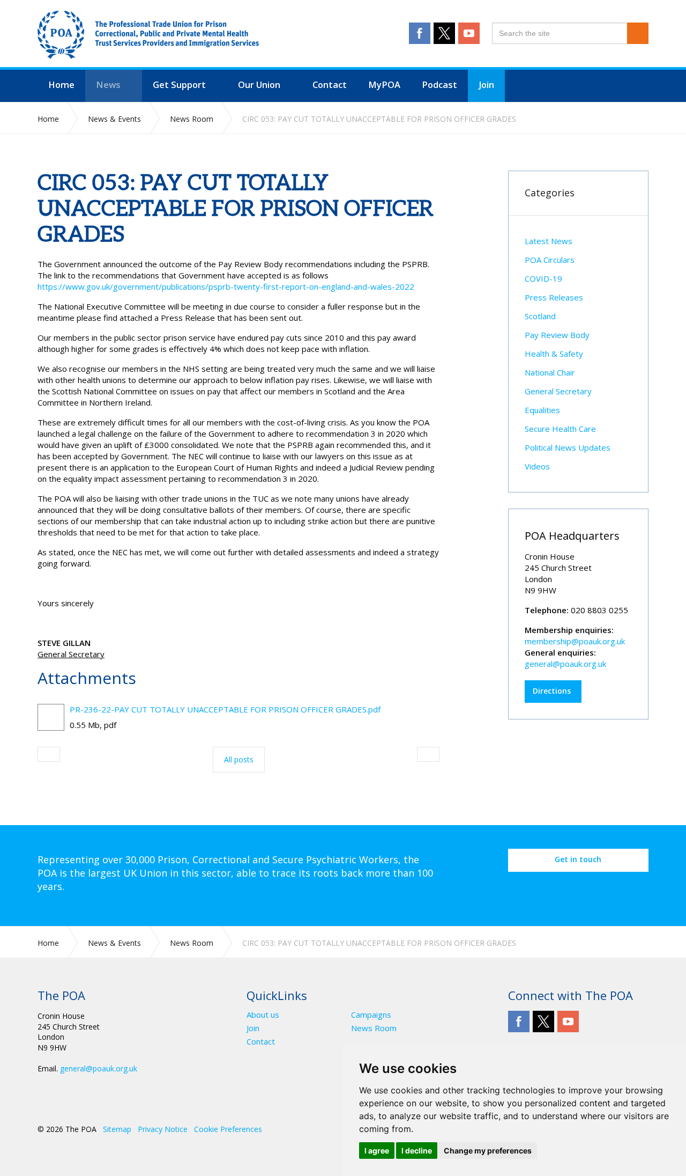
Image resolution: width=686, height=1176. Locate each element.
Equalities (542, 410)
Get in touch (578, 859)
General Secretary (558, 391)
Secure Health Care (560, 428)
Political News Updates (567, 447)
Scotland (540, 316)
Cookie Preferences (228, 1129)
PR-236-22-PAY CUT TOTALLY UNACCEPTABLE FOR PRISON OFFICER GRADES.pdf (225, 709)
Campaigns (371, 1015)
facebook (419, 33)
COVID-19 (543, 278)
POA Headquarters (572, 535)
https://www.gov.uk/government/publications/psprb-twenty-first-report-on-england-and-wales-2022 (226, 286)
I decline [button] (416, 1150)
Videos (537, 466)
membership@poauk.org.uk (575, 641)
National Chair (550, 372)
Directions (552, 691)
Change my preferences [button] (488, 1150)
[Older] (49, 754)
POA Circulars (550, 259)
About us (263, 1015)
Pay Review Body (557, 334)
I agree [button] (376, 1150)
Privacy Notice (163, 1129)
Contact (261, 1042)
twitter (444, 33)
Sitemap (117, 1129)
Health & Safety (554, 353)
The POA (148, 35)
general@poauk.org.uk (565, 663)
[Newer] (428, 754)
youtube (469, 33)
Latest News (548, 241)
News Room (374, 1028)
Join (253, 1028)
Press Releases (554, 297)
